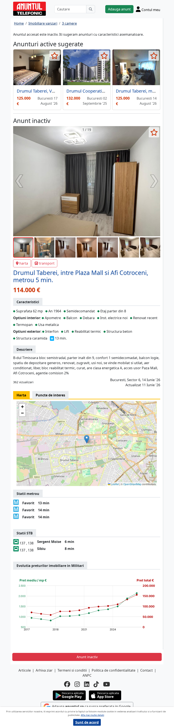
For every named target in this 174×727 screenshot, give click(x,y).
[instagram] (77, 684)
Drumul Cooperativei (86, 91)
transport (47, 263)
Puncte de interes (50, 395)
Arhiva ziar (44, 670)
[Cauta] (90, 9)
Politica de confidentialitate (113, 670)
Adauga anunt (119, 9)
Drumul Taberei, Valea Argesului (48, 91)
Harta (21, 395)
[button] (86, 439)
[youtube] (106, 684)
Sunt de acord (87, 722)
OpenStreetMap (132, 484)
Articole (24, 670)
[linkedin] (86, 684)
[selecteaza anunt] (54, 56)
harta (23, 263)
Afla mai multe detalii (92, 715)
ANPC (87, 675)
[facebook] (67, 684)
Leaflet (114, 484)
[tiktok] (96, 684)
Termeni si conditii (72, 670)
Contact (146, 670)
